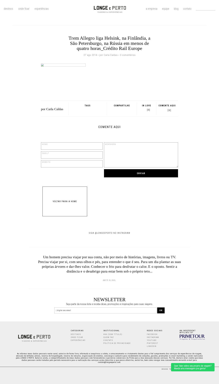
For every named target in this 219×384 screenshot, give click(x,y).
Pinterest (125, 110)
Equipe (165, 8)
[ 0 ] (169, 110)
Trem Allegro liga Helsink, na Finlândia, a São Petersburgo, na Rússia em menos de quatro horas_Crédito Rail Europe (109, 43)
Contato (187, 8)
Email (129, 110)
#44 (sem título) (112, 334)
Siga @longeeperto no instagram (109, 233)
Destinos (76, 334)
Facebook (113, 110)
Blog (176, 8)
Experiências (42, 8)
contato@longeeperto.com (109, 362)
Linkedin (151, 346)
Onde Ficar (23, 8)
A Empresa (151, 8)
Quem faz (108, 337)
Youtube (152, 340)
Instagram (153, 337)
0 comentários (128, 55)
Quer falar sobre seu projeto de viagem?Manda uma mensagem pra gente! (193, 367)
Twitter (121, 110)
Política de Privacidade (117, 343)
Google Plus (117, 110)
